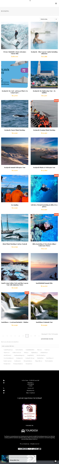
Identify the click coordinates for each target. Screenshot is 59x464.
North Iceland (41, 355)
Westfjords (7, 363)
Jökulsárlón (44, 352)
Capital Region (8, 349)
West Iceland (49, 361)
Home (41, 14)
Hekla (26, 352)
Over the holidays (8, 358)
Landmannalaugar (19, 355)
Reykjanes (19, 358)
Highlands (34, 352)
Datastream (26, 444)
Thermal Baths (28, 361)
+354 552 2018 (30, 388)
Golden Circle (16, 352)
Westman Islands (18, 363)
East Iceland (19, 349)
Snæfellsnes (49, 358)
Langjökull (30, 355)
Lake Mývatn (7, 355)
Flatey (39, 349)
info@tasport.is (30, 390)
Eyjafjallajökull (30, 349)
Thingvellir (38, 361)
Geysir (47, 349)
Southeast (17, 361)
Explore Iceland (48, 14)
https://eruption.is (30, 393)
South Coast (7, 361)
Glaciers (6, 352)
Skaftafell (40, 358)
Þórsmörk (29, 363)
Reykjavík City (30, 358)
